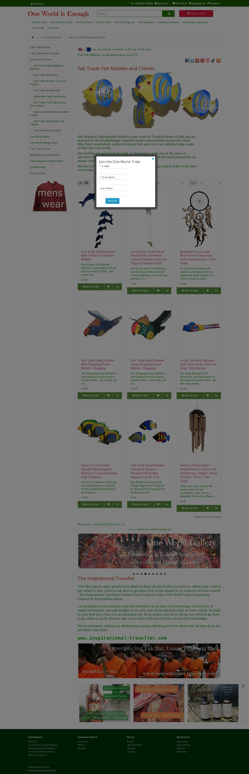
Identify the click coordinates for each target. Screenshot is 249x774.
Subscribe (112, 200)
